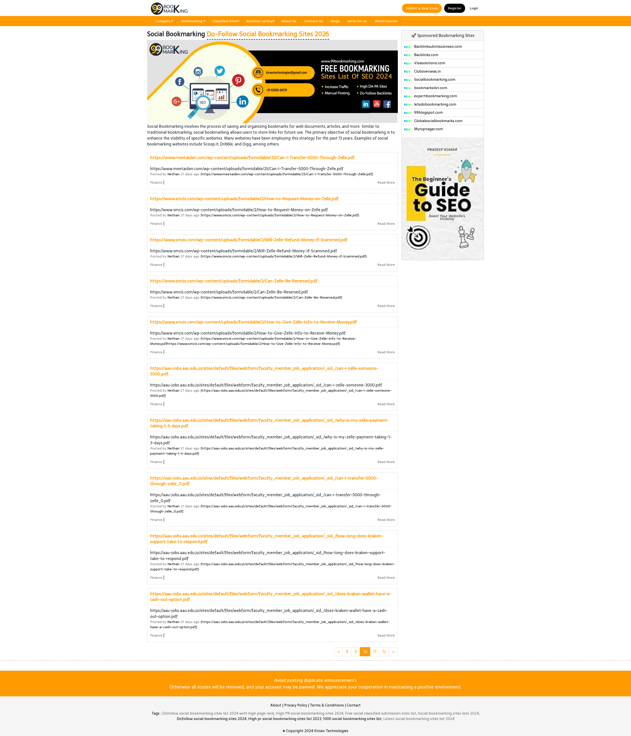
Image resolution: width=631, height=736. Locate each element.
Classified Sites (224, 21)
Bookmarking (192, 21)
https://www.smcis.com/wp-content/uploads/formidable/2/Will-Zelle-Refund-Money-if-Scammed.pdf (249, 239)
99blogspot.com (428, 112)
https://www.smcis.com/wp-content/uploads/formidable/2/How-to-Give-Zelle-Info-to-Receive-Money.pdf (253, 322)
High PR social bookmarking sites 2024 (309, 713)
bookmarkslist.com (430, 88)
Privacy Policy (295, 705)
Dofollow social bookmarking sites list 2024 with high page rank (218, 713)
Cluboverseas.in (427, 71)
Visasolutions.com (429, 63)
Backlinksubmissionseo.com (437, 46)
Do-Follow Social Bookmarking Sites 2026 (268, 34)
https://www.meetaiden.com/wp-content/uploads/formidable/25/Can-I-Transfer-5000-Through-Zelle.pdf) (287, 174)
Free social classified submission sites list (380, 713)
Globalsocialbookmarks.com (437, 121)
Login (474, 8)
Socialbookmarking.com (434, 79)
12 (384, 651)
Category (163, 21)
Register (454, 8)
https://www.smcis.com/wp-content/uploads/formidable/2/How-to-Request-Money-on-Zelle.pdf (244, 198)
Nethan (173, 174)
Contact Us (313, 21)
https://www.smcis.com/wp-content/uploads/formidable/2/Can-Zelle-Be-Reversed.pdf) (271, 297)
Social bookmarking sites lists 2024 (448, 713)
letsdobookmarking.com (434, 104)
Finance (156, 182)
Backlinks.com (425, 55)
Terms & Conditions (327, 705)
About (275, 705)
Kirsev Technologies (331, 731)
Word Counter (386, 21)
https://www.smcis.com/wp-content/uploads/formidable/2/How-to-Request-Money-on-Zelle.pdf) (280, 215)
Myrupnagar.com (428, 129)
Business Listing (259, 21)
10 (365, 651)
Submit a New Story (422, 8)
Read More (386, 182)
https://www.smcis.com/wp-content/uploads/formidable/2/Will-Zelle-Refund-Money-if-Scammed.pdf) (284, 256)
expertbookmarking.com (435, 96)
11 (374, 651)
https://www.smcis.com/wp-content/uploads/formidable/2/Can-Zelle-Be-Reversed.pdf (233, 280)
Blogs (335, 21)
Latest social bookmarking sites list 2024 (419, 719)
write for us (357, 21)
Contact (354, 705)
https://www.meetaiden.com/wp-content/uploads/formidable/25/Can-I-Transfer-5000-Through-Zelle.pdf (252, 157)
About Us (288, 21)
